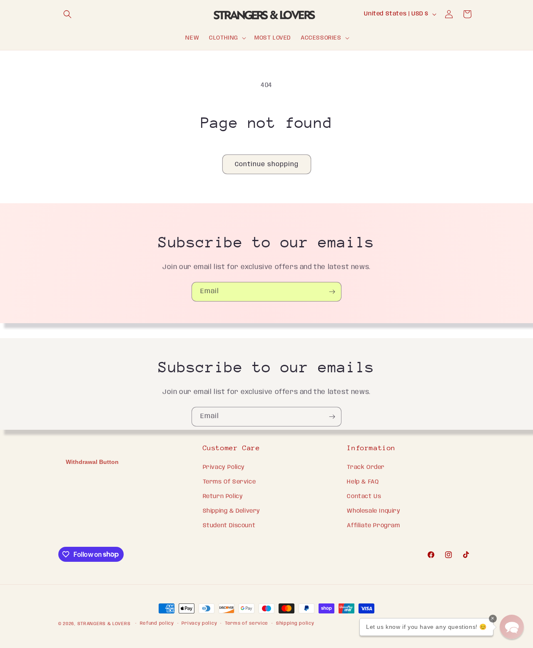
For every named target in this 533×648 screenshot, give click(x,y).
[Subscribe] (332, 292)
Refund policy (157, 623)
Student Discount (229, 525)
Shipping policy (295, 623)
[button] (67, 14)
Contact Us (364, 496)
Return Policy (223, 496)
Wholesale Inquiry (373, 511)
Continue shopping (267, 164)
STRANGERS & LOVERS (104, 623)
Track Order (366, 467)
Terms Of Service (229, 482)
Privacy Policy (224, 467)
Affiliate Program (373, 525)
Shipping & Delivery (231, 511)
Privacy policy (199, 623)
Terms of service (246, 623)
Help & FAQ (363, 482)
